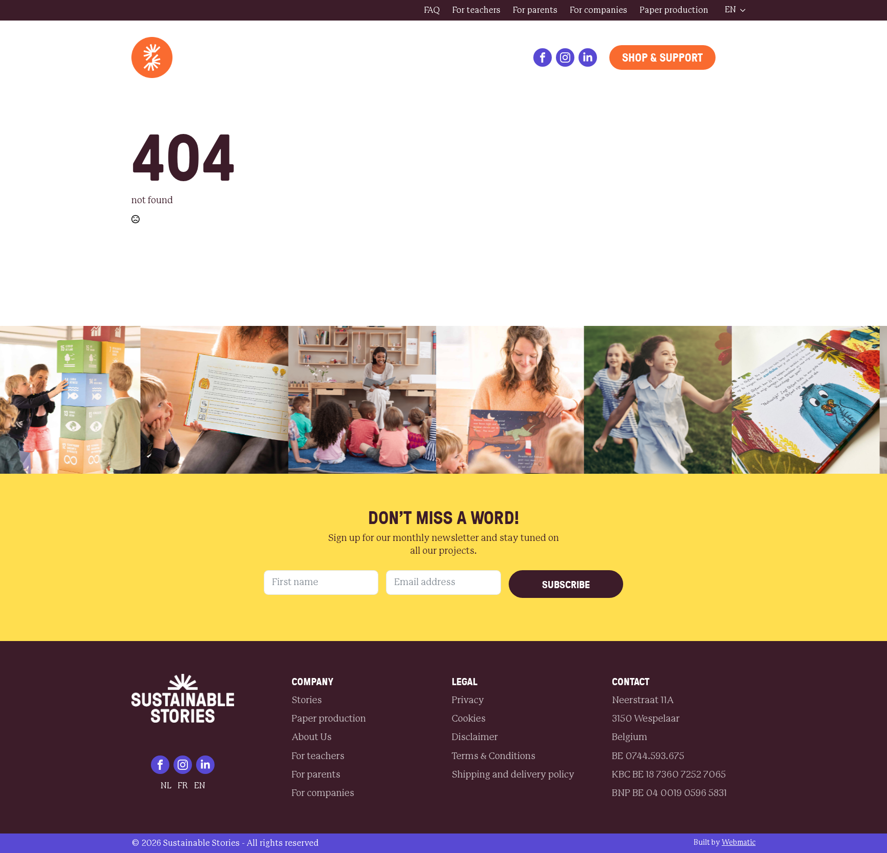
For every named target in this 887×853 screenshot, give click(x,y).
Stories (212, 57)
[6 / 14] (477, 400)
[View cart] (742, 57)
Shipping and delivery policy (513, 775)
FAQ (432, 10)
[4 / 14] (181, 400)
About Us (331, 57)
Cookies (469, 719)
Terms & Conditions (493, 756)
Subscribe (566, 584)
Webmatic (739, 842)
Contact (268, 57)
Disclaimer (475, 737)
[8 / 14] (772, 400)
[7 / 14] (625, 400)
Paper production (674, 10)
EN (730, 10)
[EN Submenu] (746, 10)
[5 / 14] (329, 400)
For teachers (476, 10)
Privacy (468, 700)
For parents (535, 10)
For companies (598, 10)
